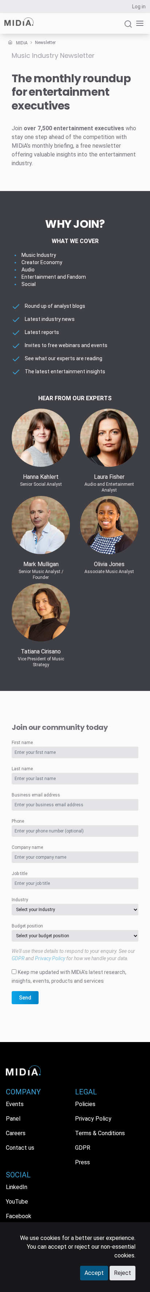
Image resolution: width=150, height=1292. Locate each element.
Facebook (18, 1216)
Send (25, 998)
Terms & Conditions (100, 1133)
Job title (19, 873)
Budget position (27, 926)
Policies (85, 1104)
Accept (94, 1272)
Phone (18, 821)
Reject (122, 1272)
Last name (22, 768)
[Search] (128, 27)
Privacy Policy (50, 958)
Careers (15, 1133)
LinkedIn (16, 1187)
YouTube (17, 1201)
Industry (20, 899)
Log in (139, 6)
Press (82, 1162)
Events (15, 1104)
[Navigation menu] (138, 23)
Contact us (20, 1147)
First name (22, 742)
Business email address (36, 795)
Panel (13, 1118)
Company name (27, 847)
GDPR (18, 958)
